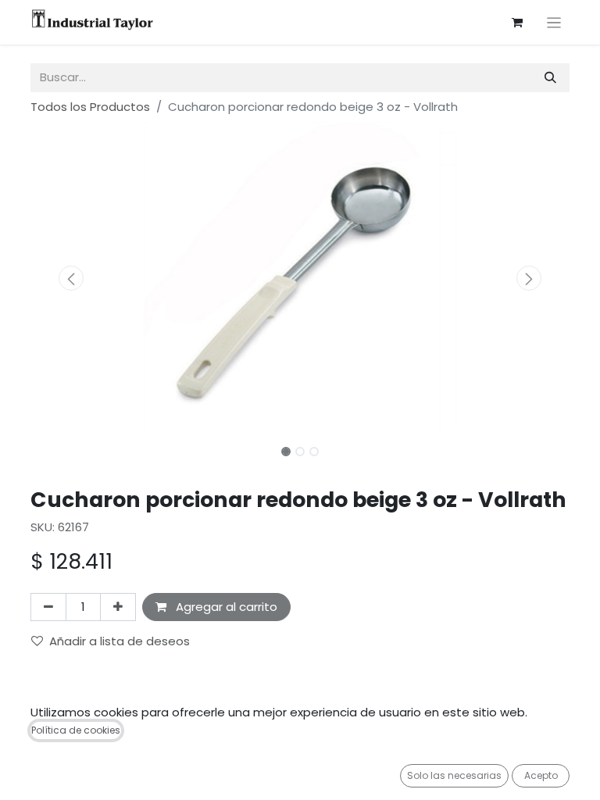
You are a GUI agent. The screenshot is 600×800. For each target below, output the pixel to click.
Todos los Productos (90, 106)
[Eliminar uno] (48, 607)
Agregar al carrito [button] (225, 606)
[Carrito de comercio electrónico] (517, 23)
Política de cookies (75, 730)
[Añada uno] (118, 607)
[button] (71, 278)
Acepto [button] (541, 775)
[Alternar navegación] (554, 22)
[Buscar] (550, 77)
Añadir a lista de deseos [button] (119, 641)
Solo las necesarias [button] (454, 775)
